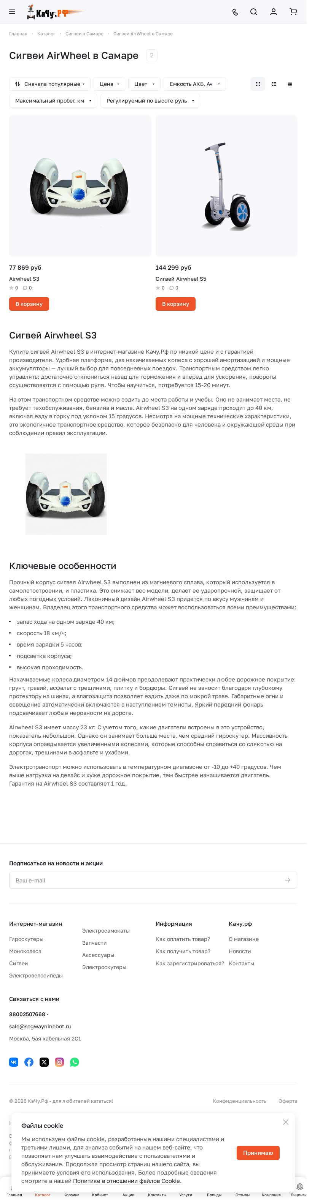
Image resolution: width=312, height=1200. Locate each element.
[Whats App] (74, 1062)
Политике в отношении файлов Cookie (126, 1180)
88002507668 (27, 1014)
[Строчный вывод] (274, 84)
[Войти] (273, 12)
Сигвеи (18, 963)
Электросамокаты (106, 930)
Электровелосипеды (36, 975)
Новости (240, 951)
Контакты (241, 963)
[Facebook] (28, 1062)
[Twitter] (44, 1062)
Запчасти (94, 942)
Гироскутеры (26, 939)
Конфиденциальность (239, 1101)
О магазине (244, 939)
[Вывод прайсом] (290, 84)
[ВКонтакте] (13, 1062)
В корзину (29, 303)
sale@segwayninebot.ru (40, 1026)
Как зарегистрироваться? (190, 963)
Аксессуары (98, 955)
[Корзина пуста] (293, 12)
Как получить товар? (183, 951)
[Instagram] (59, 1062)
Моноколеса (25, 951)
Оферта (288, 1101)
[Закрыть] (286, 1122)
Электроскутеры (104, 967)
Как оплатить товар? (183, 939)
